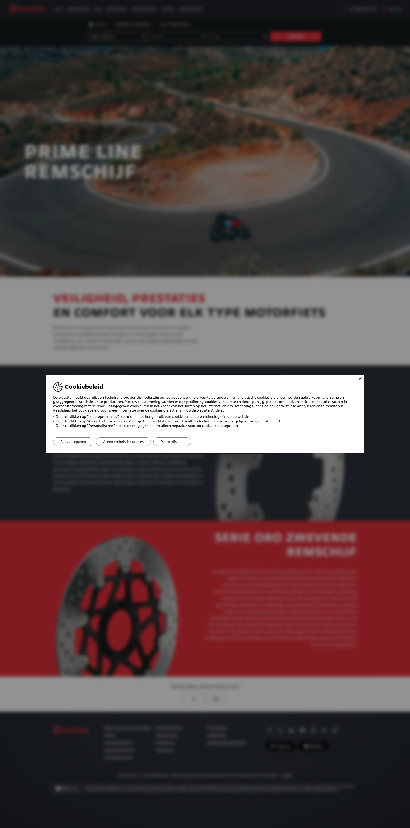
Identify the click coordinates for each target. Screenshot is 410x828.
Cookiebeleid (88, 410)
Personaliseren (172, 442)
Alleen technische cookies (123, 442)
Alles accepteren (73, 442)
